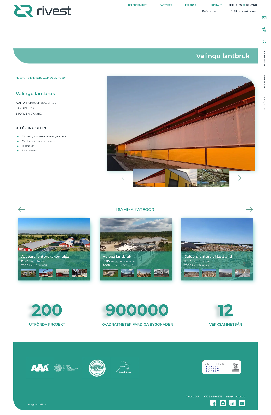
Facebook (212, 402)
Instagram (222, 402)
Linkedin (231, 402)
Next (237, 177)
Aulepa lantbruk (117, 257)
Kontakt (216, 5)
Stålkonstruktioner (244, 11)
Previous (124, 177)
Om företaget (137, 5)
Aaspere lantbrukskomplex (45, 257)
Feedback (191, 5)
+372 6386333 (213, 396)
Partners (166, 5)
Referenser (210, 11)
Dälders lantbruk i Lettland (208, 257)
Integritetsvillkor (36, 404)
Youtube (242, 402)
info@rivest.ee (235, 396)
